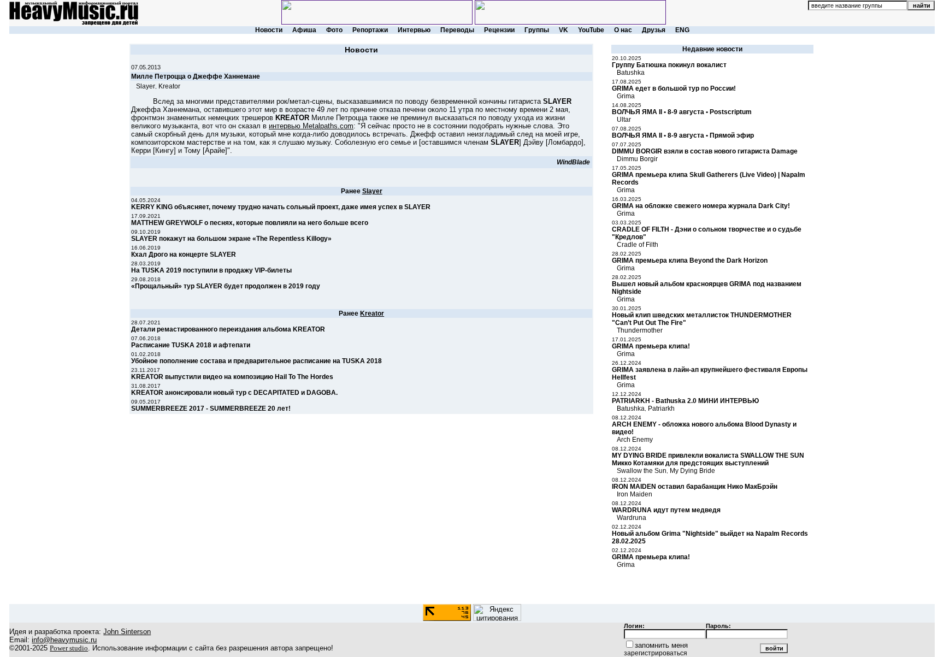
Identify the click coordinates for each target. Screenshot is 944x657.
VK (563, 30)
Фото (334, 30)
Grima (626, 96)
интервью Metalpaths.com (311, 126)
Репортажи (370, 30)
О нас (623, 30)
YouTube (591, 30)
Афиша (304, 30)
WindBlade (573, 162)
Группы (537, 30)
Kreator (169, 86)
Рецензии (499, 30)
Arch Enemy (635, 439)
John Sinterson (127, 632)
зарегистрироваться (655, 653)
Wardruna (631, 518)
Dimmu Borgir (637, 159)
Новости (268, 30)
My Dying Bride (692, 471)
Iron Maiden (634, 494)
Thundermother (640, 330)
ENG (682, 30)
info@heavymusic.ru (64, 640)
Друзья (653, 30)
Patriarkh (661, 408)
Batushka (631, 72)
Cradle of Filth (637, 244)
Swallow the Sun (641, 471)
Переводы (457, 30)
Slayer (145, 86)
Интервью (414, 30)
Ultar (624, 119)
